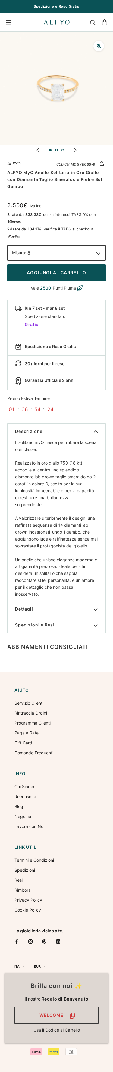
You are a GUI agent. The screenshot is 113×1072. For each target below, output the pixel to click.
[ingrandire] (98, 46)
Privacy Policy (28, 899)
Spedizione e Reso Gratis (56, 6)
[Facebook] (16, 941)
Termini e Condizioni (34, 860)
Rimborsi (22, 890)
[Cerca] (93, 22)
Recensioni (25, 796)
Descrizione (28, 431)
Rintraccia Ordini (30, 712)
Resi (18, 880)
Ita (17, 966)
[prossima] (75, 149)
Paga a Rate (26, 732)
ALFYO (14, 163)
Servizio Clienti (28, 703)
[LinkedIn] (58, 941)
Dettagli (24, 608)
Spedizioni (24, 870)
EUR (37, 966)
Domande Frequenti (33, 752)
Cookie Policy (27, 909)
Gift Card (23, 742)
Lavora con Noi (29, 826)
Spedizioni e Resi (34, 624)
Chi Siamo (24, 786)
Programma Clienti (32, 722)
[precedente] (38, 149)
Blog (18, 806)
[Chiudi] (101, 980)
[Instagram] (30, 941)
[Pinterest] (44, 941)
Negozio (22, 816)
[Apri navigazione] (8, 22)
